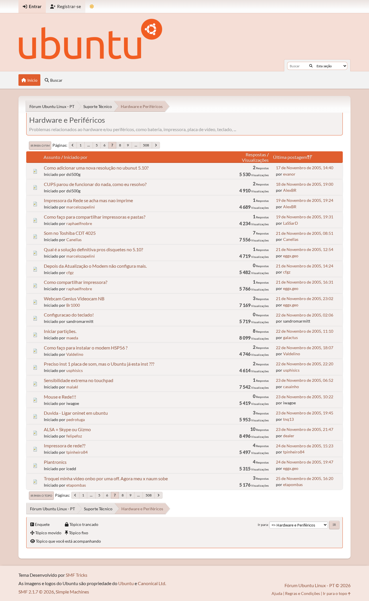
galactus (290, 337)
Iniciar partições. (60, 331)
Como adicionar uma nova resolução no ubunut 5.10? (96, 167)
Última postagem (290, 157)
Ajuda (277, 593)
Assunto (52, 157)
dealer (288, 435)
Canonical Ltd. (152, 583)
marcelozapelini (80, 206)
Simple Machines (72, 591)
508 (146, 145)
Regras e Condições (302, 593)
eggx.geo (290, 255)
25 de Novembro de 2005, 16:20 (304, 478)
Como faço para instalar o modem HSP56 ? (85, 347)
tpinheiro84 (77, 452)
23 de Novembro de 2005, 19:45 (304, 412)
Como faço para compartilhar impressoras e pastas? (94, 216)
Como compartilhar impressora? (75, 282)
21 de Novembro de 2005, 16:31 (304, 282)
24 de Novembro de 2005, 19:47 (304, 461)
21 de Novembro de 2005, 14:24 (304, 265)
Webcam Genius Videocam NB (74, 298)
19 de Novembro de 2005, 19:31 (304, 216)
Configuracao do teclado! (69, 314)
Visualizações (255, 160)
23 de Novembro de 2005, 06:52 (304, 380)
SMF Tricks (76, 575)
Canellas (74, 239)
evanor (289, 174)
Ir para (263, 524)
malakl (72, 386)
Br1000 (73, 305)
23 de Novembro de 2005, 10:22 (304, 396)
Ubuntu (126, 583)
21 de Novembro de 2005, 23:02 (304, 298)
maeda (72, 337)
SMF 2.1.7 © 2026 (36, 591)
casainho (291, 386)
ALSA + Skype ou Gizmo (67, 429)
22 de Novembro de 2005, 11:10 (304, 331)
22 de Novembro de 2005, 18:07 (304, 347)
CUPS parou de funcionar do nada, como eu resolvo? (95, 184)
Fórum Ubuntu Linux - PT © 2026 (318, 585)
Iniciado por (75, 157)
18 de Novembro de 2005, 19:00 (304, 184)
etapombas (76, 485)
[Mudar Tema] (91, 6)
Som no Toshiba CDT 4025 (70, 233)
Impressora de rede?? (64, 445)
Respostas (256, 154)
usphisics (74, 370)
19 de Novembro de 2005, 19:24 (304, 200)
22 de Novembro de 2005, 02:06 (304, 314)
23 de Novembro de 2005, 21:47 (304, 429)
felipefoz (74, 435)
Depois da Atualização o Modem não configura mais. (95, 266)
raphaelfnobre (79, 223)
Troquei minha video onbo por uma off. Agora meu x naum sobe (106, 478)
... (88, 145)
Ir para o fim (40, 145)
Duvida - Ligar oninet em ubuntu (76, 413)
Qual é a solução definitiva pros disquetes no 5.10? (93, 249)
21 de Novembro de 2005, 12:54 (304, 249)
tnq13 (288, 419)
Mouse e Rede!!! (60, 396)
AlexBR (289, 190)
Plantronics (55, 462)
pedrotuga (75, 419)
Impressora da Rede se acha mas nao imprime (88, 200)
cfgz (70, 272)
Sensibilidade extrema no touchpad (78, 380)
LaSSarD (290, 223)
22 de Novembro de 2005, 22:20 (304, 363)
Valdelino (74, 354)
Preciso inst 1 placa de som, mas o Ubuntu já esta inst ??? (99, 363)
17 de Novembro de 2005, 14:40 (304, 167)
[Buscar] (310, 66)
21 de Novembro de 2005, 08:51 (304, 233)
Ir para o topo (41, 495)
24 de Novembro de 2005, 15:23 (304, 445)
